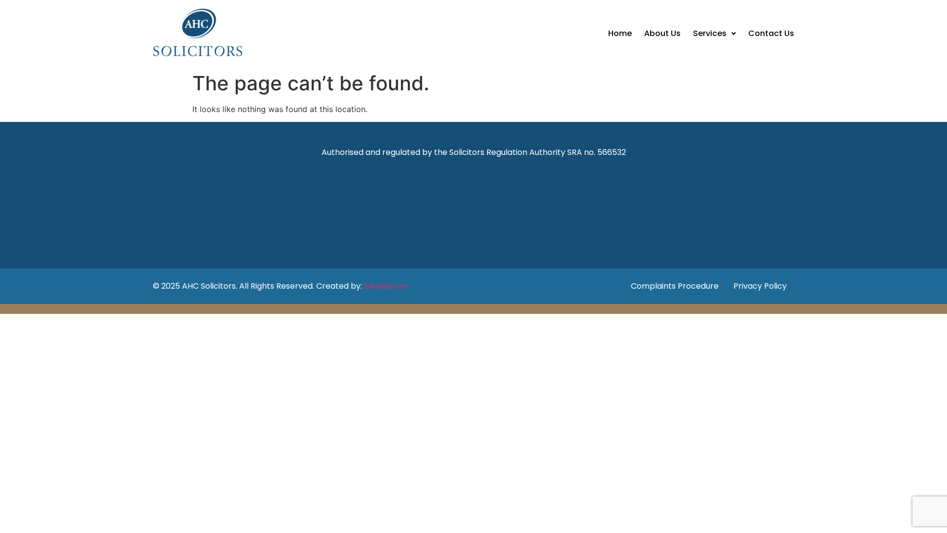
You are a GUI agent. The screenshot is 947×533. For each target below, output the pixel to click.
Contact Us (771, 33)
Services (710, 33)
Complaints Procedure (675, 286)
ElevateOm (385, 286)
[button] (714, 33)
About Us (662, 33)
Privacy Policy (760, 286)
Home (620, 33)
